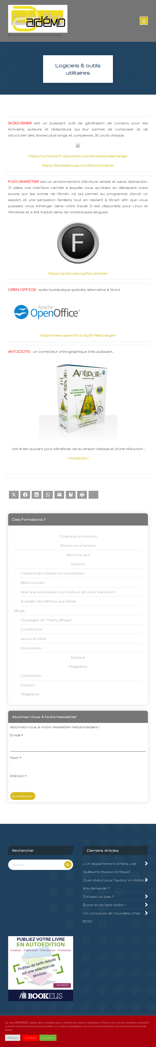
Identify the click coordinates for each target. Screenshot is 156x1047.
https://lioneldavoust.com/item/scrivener (78, 165)
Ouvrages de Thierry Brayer (46, 620)
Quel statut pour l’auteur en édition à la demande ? (114, 884)
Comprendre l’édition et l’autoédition (53, 573)
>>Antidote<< (78, 458)
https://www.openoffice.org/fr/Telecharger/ (78, 335)
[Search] (68, 864)
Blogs (19, 610)
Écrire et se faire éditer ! (104, 905)
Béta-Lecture (32, 582)
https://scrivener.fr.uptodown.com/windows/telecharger (78, 156)
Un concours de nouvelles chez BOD (111, 917)
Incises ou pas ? (98, 896)
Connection (31, 675)
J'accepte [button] (48, 1037)
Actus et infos (34, 638)
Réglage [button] (13, 1037)
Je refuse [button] (30, 1037)
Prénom (18, 776)
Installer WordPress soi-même (48, 601)
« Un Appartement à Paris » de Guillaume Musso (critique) (109, 868)
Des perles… (32, 648)
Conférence (31, 629)
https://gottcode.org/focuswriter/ (78, 273)
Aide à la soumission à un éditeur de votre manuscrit (68, 592)
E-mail (16, 735)
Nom (15, 757)
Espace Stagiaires (30, 689)
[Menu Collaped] (144, 21)
